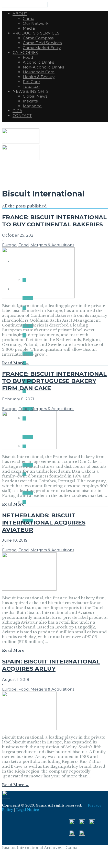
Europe (9, 244)
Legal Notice (27, 810)
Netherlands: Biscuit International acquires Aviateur (43, 522)
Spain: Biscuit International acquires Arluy (51, 665)
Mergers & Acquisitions (52, 244)
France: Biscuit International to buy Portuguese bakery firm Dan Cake (54, 381)
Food (23, 244)
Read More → (15, 362)
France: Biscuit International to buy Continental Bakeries (54, 221)
